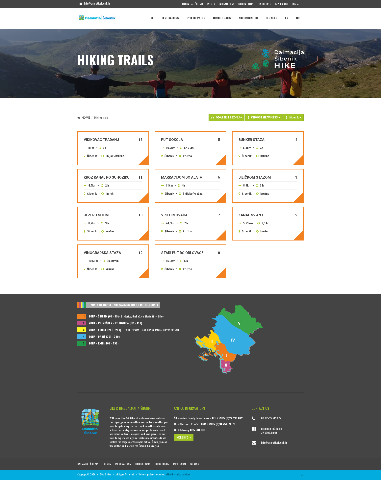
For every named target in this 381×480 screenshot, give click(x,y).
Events (211, 4)
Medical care (246, 4)
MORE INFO (183, 437)
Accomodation (248, 18)
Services (271, 18)
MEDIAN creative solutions (178, 474)
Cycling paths (196, 18)
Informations (226, 4)
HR (298, 18)
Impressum (281, 4)
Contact (297, 4)
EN (286, 18)
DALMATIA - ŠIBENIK (192, 4)
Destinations (170, 18)
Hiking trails (222, 18)
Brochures (264, 4)
